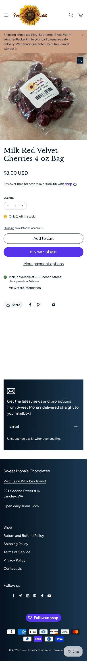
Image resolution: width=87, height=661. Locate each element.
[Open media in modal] (80, 60)
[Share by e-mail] (53, 305)
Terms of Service (17, 552)
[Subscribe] (76, 426)
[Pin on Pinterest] (38, 305)
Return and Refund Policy (24, 535)
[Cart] (80, 15)
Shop (8, 527)
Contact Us (13, 568)
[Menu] (6, 15)
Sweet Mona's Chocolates (36, 650)
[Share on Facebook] (30, 305)
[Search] (71, 15)
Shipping (9, 228)
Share (16, 305)
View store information (25, 288)
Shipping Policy (16, 544)
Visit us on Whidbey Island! (25, 481)
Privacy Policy (14, 560)
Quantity (9, 197)
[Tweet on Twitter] (46, 305)
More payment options (43, 263)
